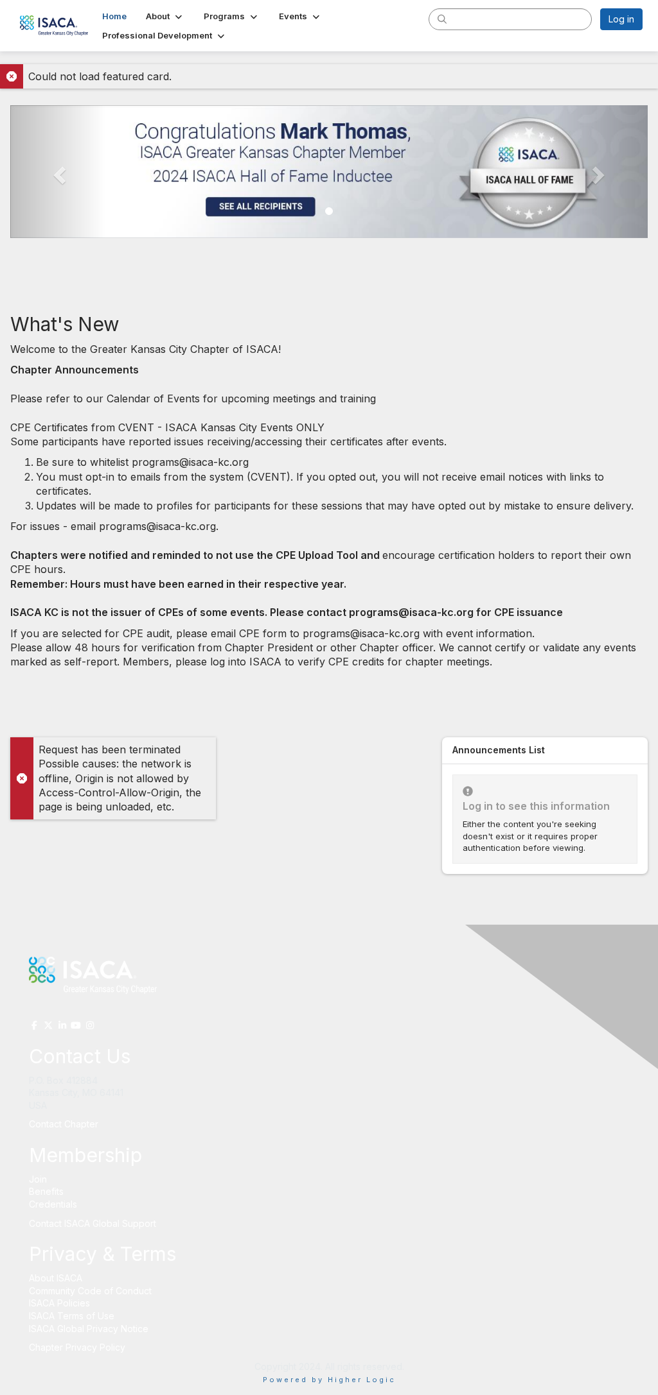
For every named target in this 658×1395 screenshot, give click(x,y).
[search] (442, 18)
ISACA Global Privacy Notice (88, 1328)
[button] (165, 16)
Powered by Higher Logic (329, 1379)
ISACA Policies (59, 1302)
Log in (621, 18)
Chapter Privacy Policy (77, 1347)
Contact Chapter (63, 1123)
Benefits (46, 1191)
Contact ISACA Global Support (94, 1223)
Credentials (53, 1204)
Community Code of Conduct (90, 1290)
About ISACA (55, 1277)
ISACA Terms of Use (71, 1315)
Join (38, 1179)
